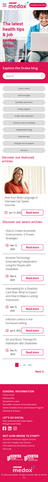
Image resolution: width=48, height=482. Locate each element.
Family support (24, 109)
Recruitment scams (11, 401)
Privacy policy (8, 398)
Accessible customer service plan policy (20, 404)
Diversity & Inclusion (11, 411)
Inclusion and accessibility (24, 123)
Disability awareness (24, 102)
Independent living (24, 129)
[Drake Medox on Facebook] (4, 428)
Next (30, 365)
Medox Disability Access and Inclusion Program (23, 407)
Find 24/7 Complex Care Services (17, 442)
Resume (24, 150)
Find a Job (7, 449)
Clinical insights (24, 95)
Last (24, 365)
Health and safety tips (24, 116)
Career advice (24, 88)
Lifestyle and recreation (24, 143)
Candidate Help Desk (38, 5)
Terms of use (8, 395)
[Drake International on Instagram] (15, 428)
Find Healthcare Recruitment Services (19, 445)
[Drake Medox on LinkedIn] (9, 428)
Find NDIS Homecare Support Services (19, 439)
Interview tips (24, 136)
